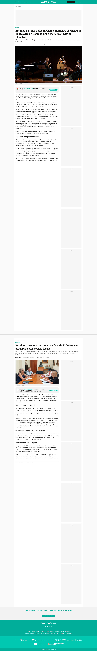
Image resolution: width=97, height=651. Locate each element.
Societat (51, 631)
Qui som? (32, 633)
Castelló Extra (18, 357)
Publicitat (63, 633)
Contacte (27, 633)
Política (62, 631)
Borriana (17, 342)
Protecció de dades (45, 633)
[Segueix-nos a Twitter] (24, 2)
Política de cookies (55, 633)
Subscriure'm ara (48, 615)
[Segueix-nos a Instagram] (26, 2)
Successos (57, 631)
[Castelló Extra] (48, 624)
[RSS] (28, 2)
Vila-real (33, 631)
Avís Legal (38, 633)
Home (16, 6)
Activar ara (53, 89)
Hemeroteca (67, 631)
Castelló (28, 631)
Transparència (69, 633)
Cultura (47, 631)
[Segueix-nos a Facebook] (23, 2)
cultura (17, 27)
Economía (42, 631)
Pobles (37, 631)
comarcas (20, 340)
